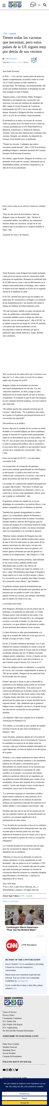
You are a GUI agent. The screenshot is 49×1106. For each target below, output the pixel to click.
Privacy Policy (9, 1015)
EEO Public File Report (12, 1024)
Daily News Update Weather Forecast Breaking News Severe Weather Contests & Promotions (12, 1050)
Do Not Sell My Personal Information (18, 1031)
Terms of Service (10, 1012)
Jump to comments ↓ (11, 901)
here (14, 988)
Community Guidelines (12, 1018)
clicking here (22, 981)
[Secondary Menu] (6, 5)
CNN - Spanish (26, 896)
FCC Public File (9, 1021)
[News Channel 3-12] (18, 5)
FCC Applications (10, 1027)
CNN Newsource (11, 59)
